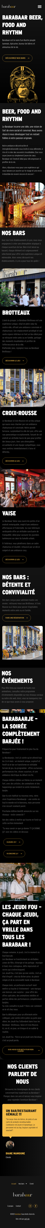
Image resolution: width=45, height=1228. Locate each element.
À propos (10, 1206)
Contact (18, 1206)
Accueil (13, 1184)
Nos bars (21, 1184)
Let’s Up (26, 1219)
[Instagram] (30, 1206)
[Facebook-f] (36, 1206)
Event (32, 1184)
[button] (40, 6)
